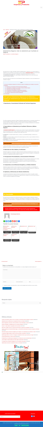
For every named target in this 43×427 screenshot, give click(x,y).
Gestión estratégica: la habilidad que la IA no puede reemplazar (12, 324)
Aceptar (16, 425)
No (19, 425)
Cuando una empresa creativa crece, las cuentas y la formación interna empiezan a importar (17, 319)
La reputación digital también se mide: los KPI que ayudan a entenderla (14, 333)
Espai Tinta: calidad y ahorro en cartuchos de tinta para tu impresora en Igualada (15, 327)
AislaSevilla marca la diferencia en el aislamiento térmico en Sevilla (13, 321)
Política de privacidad (25, 425)
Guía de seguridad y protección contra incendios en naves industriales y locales (15, 322)
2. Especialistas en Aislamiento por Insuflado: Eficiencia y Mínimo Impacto (17, 87)
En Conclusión (6, 93)
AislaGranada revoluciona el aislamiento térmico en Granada (12, 342)
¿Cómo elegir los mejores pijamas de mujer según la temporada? (12, 339)
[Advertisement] (21, 16)
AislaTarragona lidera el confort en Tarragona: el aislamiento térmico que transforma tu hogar (17, 334)
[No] (41, 424)
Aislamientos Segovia (29, 72)
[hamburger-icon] (41, 7)
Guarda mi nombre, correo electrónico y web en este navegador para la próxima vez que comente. (20, 285)
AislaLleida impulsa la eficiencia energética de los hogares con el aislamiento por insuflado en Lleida (18, 331)
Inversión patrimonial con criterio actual (8, 336)
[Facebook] (32, 416)
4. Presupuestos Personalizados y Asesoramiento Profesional (15, 90)
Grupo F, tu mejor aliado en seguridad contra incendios (11, 325)
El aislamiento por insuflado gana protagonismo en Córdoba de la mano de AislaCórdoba (16, 338)
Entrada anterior (4, 261)
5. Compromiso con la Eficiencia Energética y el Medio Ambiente (16, 91)
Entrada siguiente (38, 261)
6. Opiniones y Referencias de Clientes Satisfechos (14, 92)
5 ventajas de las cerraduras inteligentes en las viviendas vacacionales (14, 341)
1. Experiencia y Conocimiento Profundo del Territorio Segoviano (16, 86)
